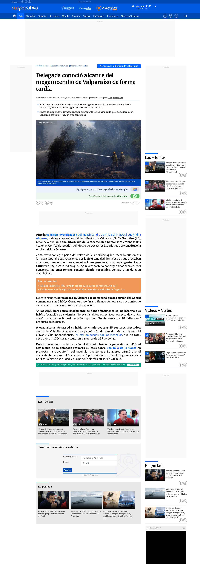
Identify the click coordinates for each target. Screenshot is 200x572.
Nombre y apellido (70, 457)
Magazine (30, 16)
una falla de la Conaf (121, 347)
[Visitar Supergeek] (176, 18)
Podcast (86, 16)
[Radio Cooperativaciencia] (85, 8)
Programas (112, 16)
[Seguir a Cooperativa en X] (26, 2)
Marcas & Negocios (130, 16)
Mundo (65, 16)
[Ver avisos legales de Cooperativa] (165, 18)
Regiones (54, 16)
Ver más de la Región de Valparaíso (119, 66)
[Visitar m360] (171, 18)
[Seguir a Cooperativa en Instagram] (29, 2)
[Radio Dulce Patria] (67, 8)
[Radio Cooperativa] (106, 8)
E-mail (65, 462)
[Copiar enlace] (137, 203)
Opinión (76, 16)
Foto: (40, 123)
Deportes (42, 16)
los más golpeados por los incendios (98, 334)
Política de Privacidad (89, 475)
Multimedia (98, 16)
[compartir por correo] (132, 203)
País (21, 16)
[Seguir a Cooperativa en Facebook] (22, 2)
